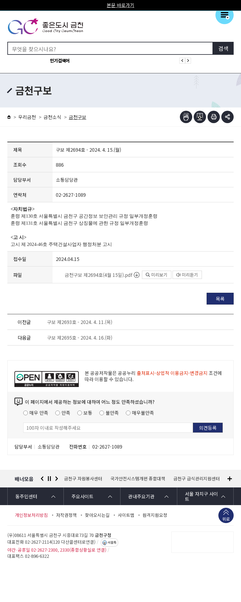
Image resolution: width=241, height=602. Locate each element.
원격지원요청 (155, 515)
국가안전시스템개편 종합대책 (91, 478)
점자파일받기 (200, 117)
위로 (226, 519)
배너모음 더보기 (229, 479)
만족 (65, 412)
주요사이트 (82, 496)
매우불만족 (143, 412)
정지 (49, 478)
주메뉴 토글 (224, 15)
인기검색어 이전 (182, 61)
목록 (220, 298)
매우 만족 (38, 412)
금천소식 (52, 116)
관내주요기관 (141, 496)
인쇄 (213, 117)
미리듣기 (190, 275)
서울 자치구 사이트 (201, 496)
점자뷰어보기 (186, 117)
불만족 (112, 412)
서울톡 (112, 542)
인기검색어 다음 (188, 61)
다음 (57, 478)
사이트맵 (126, 515)
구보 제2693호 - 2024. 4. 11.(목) (79, 321)
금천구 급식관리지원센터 (150, 478)
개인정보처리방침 (31, 515)
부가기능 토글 (227, 117)
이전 (42, 478)
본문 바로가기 (120, 5)
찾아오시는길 (97, 515)
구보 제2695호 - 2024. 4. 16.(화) (79, 337)
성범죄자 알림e (196, 478)
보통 (87, 412)
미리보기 (159, 275)
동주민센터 (26, 496)
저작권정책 (66, 515)
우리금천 (27, 116)
